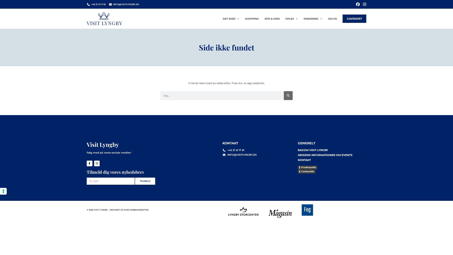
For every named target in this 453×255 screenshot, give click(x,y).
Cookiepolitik (307, 171)
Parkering (311, 18)
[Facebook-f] (89, 163)
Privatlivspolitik (308, 167)
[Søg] (288, 95)
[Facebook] (358, 4)
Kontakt (304, 160)
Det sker (229, 18)
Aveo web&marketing (136, 210)
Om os (332, 18)
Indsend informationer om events (325, 155)
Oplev (289, 18)
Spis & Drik (272, 18)
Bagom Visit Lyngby (313, 150)
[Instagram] (364, 4)
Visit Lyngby (103, 144)
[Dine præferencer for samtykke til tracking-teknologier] (3, 191)
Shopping (252, 18)
